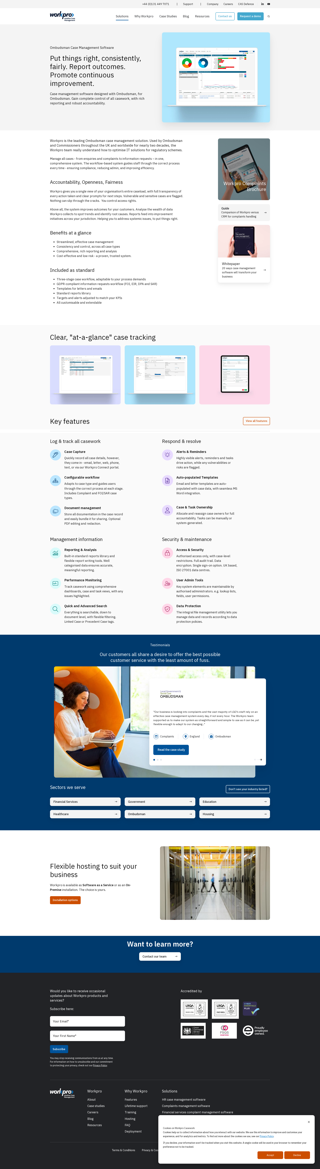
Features (131, 1099)
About (91, 1099)
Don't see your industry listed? (248, 789)
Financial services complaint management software (197, 1112)
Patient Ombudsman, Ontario (157, 760)
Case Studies (168, 16)
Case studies (96, 1106)
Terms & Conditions (123, 1150)
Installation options (65, 900)
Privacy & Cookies (152, 1150)
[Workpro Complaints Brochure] (244, 169)
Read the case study (171, 750)
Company (212, 4)
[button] (268, 16)
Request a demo (250, 16)
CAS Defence (246, 4)
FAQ (127, 1125)
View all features (256, 421)
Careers (228, 4)
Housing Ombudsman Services (161, 760)
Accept (270, 1155)
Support (188, 4)
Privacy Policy (267, 1136)
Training (130, 1112)
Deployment (133, 1131)
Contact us (225, 16)
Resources (202, 16)
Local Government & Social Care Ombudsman (154, 760)
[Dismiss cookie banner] (309, 1122)
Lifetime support (136, 1106)
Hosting (130, 1119)
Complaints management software (186, 1106)
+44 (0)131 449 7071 (155, 4)
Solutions (122, 16)
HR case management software (184, 1099)
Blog (186, 16)
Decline (297, 1155)
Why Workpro (143, 16)
